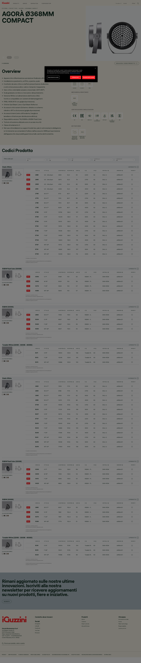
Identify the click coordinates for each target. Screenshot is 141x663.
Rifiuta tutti (75, 77)
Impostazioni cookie (53, 77)
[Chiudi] (95, 68)
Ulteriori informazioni (75, 73)
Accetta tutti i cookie (88, 77)
